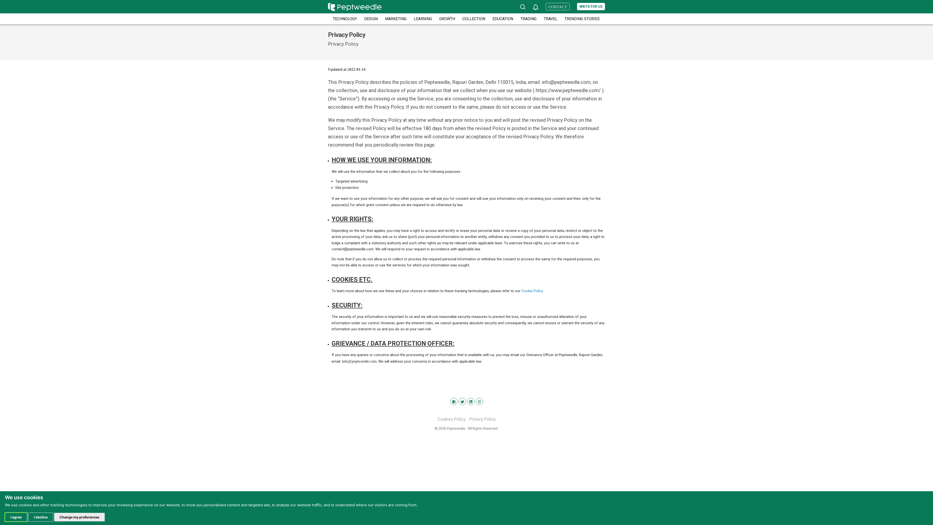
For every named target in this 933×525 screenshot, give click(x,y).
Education (502, 19)
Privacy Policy (482, 419)
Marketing (395, 19)
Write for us (591, 7)
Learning (423, 19)
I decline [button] (41, 517)
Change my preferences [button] (79, 517)
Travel (550, 19)
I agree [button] (16, 517)
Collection (473, 19)
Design (371, 19)
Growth (447, 19)
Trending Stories (582, 19)
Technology (345, 19)
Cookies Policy (451, 419)
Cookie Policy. (532, 291)
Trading (528, 19)
